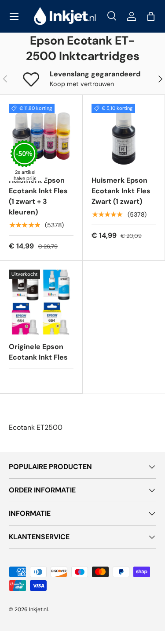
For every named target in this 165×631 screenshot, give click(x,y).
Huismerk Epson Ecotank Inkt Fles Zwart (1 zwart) (121, 191)
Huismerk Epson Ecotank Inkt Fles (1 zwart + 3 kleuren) (38, 196)
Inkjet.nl (38, 609)
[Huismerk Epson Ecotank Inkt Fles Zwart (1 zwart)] (124, 136)
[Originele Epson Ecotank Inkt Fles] (41, 302)
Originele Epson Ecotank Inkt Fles (38, 352)
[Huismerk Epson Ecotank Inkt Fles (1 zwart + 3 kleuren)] (41, 136)
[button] (151, 16)
